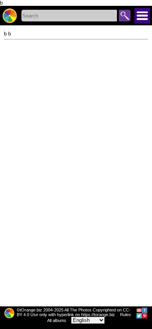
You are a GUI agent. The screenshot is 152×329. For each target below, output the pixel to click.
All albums (56, 320)
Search (125, 15)
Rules (125, 314)
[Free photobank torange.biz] (9, 15)
